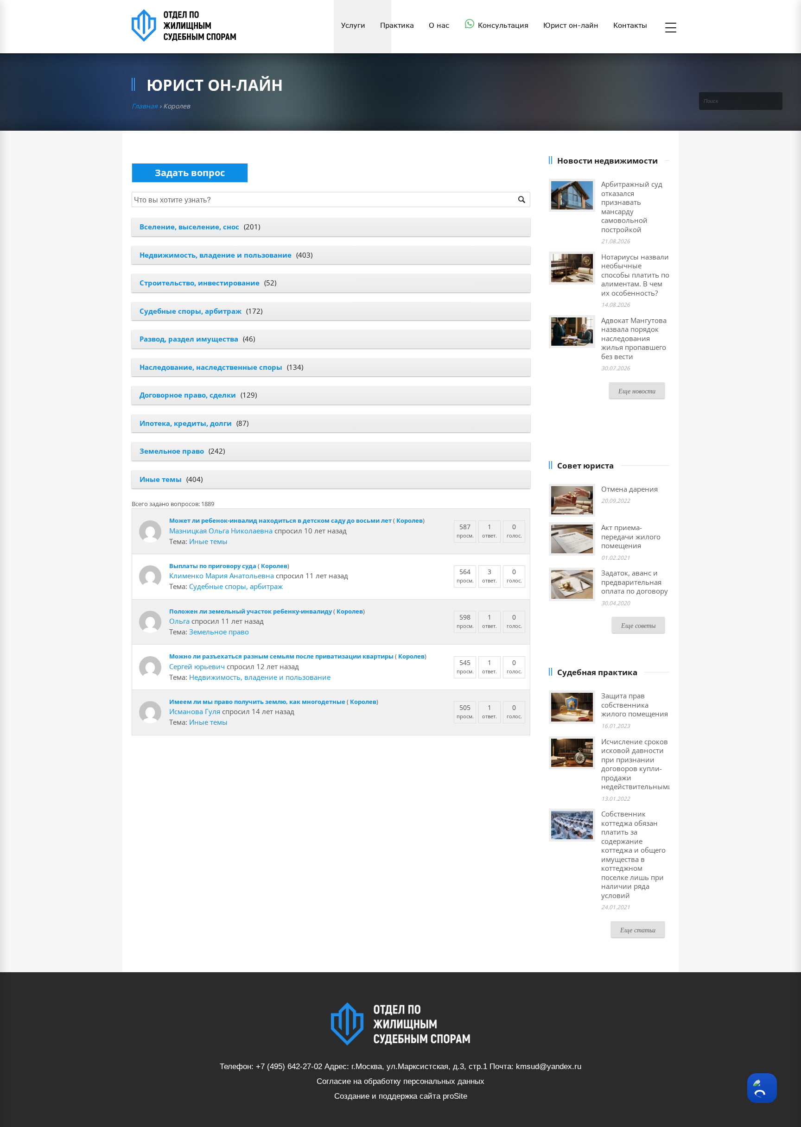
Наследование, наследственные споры (211, 367)
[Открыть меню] (671, 28)
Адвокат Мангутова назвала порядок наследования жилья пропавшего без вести (634, 338)
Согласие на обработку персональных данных (400, 1081)
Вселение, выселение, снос (189, 226)
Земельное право (172, 451)
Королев (409, 520)
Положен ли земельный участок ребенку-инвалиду (250, 611)
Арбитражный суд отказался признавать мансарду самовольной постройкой (631, 206)
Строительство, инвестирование (200, 282)
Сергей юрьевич (197, 666)
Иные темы (161, 479)
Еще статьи (637, 929)
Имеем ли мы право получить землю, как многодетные (257, 701)
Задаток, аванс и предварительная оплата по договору (634, 581)
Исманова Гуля (194, 711)
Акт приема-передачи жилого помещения (631, 536)
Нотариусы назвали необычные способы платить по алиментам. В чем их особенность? (635, 275)
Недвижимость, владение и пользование (216, 255)
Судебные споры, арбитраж (191, 311)
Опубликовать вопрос (190, 172)
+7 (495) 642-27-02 (289, 1066)
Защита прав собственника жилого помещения (634, 704)
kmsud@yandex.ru (548, 1066)
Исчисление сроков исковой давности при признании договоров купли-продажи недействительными (637, 764)
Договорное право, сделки (188, 394)
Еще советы (638, 625)
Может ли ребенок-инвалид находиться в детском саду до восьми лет (280, 520)
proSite (455, 1096)
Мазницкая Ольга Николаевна (221, 530)
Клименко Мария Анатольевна (221, 575)
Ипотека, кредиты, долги (186, 423)
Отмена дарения (629, 489)
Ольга (179, 621)
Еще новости (636, 390)
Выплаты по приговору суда (212, 566)
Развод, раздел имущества (189, 338)
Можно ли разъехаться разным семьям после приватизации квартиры (281, 656)
